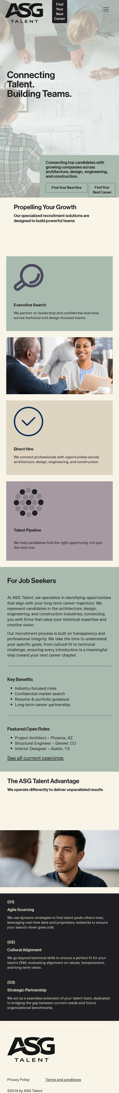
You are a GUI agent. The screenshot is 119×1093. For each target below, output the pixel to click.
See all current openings (35, 758)
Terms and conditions (63, 1079)
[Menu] (106, 9)
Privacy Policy (18, 1079)
